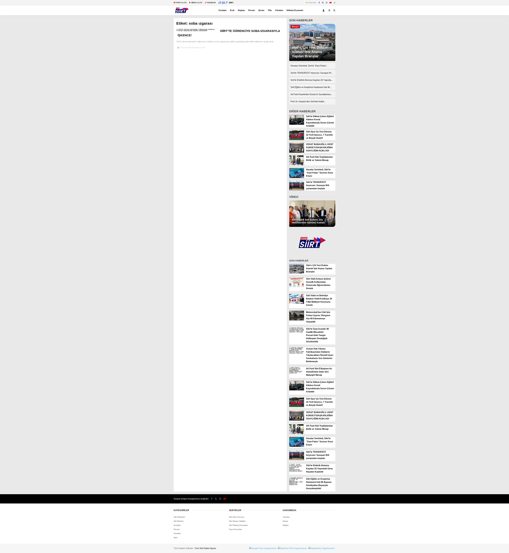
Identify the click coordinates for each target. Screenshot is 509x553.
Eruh (232, 10)
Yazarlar (286, 517)
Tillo (270, 10)
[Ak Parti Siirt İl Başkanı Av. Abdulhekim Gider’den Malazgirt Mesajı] (296, 373)
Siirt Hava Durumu (236, 517)
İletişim (286, 525)
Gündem (279, 10)
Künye (285, 521)
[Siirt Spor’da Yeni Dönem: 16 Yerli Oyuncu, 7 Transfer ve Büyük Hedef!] (296, 139)
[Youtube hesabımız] (331, 3)
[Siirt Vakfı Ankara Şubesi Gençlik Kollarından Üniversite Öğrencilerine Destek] (296, 286)
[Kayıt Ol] (324, 10)
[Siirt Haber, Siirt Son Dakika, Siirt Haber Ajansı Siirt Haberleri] (182, 14)
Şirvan (261, 10)
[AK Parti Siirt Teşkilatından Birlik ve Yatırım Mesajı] (296, 165)
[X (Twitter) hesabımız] (323, 3)
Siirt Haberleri (179, 517)
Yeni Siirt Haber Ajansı (205, 548)
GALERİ (181, 3)
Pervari (251, 10)
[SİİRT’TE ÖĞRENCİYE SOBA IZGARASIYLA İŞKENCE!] (197, 30)
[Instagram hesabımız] (326, 3)
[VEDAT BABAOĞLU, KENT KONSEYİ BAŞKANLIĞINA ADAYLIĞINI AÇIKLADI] (296, 152)
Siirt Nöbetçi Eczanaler (238, 525)
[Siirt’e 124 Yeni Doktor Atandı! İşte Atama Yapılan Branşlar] (312, 60)
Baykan (241, 10)
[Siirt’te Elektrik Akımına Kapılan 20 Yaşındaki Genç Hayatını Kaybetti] (296, 471)
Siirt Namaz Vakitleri (237, 521)
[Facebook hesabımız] (319, 3)
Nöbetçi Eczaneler (295, 10)
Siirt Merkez (179, 521)
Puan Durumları (235, 529)
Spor (176, 537)
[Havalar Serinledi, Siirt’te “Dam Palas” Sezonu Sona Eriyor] (296, 177)
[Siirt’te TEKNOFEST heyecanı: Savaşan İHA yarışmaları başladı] (296, 190)
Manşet (295, 27)
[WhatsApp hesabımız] (334, 3)
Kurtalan (223, 10)
